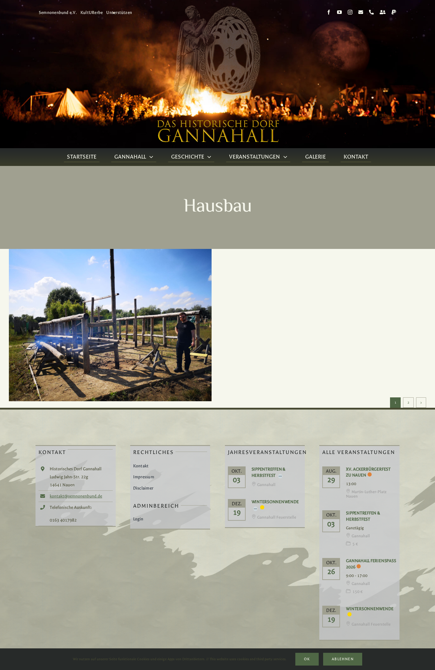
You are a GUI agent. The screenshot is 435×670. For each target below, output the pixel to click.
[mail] (360, 12)
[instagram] (350, 12)
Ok (307, 659)
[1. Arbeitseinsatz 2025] (110, 325)
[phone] (371, 12)
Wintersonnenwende (275, 501)
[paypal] (394, 12)
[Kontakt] (383, 12)
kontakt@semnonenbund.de (76, 496)
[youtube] (339, 12)
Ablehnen (343, 659)
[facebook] (328, 12)
